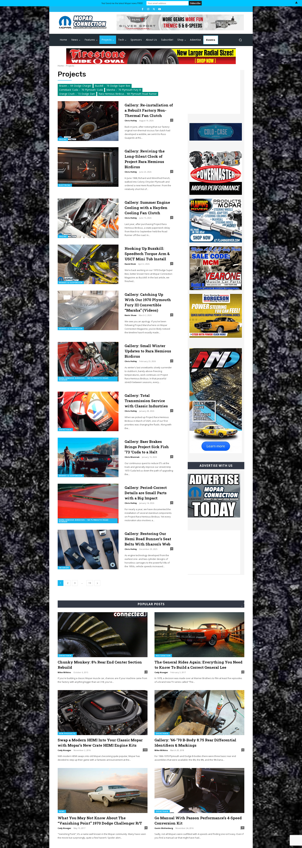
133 (145, 750)
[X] (154, 9)
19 (89, 583)
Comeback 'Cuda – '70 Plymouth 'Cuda (81, 89)
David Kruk (130, 264)
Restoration (163, 655)
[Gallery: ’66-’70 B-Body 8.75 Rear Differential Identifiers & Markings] (199, 712)
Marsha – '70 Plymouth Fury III (123, 89)
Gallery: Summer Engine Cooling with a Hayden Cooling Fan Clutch (147, 207)
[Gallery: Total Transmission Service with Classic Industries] (88, 411)
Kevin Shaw (130, 315)
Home (61, 65)
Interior (64, 568)
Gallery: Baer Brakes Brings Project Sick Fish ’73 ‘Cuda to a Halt (147, 446)
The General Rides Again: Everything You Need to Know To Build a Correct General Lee (198, 665)
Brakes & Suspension (70, 282)
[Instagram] (148, 9)
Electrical (65, 185)
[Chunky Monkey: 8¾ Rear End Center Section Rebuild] (103, 634)
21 (243, 827)
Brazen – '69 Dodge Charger (75, 85)
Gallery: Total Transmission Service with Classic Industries (146, 400)
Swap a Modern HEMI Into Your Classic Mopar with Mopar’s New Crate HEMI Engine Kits (100, 743)
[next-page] (97, 583)
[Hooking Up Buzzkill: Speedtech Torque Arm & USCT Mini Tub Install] (88, 264)
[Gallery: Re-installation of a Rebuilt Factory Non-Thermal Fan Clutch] (88, 121)
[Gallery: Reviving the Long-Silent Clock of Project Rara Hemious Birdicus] (88, 167)
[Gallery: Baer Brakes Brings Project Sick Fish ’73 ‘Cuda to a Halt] (88, 457)
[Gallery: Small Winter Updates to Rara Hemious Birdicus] (88, 361)
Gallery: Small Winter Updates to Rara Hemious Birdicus (148, 351)
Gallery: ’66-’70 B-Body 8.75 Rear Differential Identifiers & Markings (195, 743)
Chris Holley (131, 120)
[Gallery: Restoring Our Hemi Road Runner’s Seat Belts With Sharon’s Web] (88, 549)
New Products (67, 733)
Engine (63, 139)
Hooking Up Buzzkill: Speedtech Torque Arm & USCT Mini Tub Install (147, 253)
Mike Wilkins (64, 672)
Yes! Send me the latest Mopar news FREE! (122, 3)
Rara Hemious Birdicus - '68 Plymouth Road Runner (128, 93)
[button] (240, 40)
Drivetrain (65, 429)
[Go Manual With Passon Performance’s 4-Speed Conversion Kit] (199, 790)
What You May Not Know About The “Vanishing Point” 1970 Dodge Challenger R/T (100, 820)
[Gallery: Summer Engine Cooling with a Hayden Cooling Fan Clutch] (88, 218)
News (62, 811)
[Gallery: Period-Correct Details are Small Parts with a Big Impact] (88, 503)
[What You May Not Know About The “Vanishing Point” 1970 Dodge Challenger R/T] (103, 790)
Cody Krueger (161, 672)
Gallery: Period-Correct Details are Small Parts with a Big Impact (146, 493)
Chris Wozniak (132, 457)
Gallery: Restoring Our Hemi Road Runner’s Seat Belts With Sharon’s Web (148, 539)
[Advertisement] (214, 92)
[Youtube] (159, 9)
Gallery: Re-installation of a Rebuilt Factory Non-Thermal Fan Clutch (149, 110)
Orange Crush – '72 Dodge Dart (77, 93)
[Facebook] (142, 9)
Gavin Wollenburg (163, 828)
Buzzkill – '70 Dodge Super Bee (112, 85)
